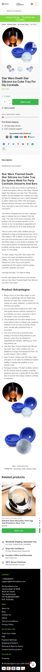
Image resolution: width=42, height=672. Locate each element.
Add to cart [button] (18, 531)
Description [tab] (7, 160)
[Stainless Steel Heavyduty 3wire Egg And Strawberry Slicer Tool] (19, 499)
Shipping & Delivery (10, 643)
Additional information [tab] (11, 166)
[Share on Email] (23, 144)
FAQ (3, 636)
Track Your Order (9, 633)
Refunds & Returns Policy (12, 646)
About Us (5, 608)
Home (4, 24)
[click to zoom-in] (20, 45)
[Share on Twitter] (13, 144)
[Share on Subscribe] (32, 144)
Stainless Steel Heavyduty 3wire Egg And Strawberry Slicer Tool (17, 522)
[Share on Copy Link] (4, 149)
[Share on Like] (4, 144)
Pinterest (5, 658)
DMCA (4, 618)
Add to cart (25, 102)
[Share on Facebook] (9, 144)
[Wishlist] (32, 486)
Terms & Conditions (10, 621)
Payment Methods (9, 640)
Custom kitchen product (12, 649)
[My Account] (31, 4)
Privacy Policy (8, 624)
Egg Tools (6, 518)
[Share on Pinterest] (18, 144)
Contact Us (6, 615)
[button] (9, 101)
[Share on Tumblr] (28, 144)
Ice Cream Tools (23, 24)
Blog (3, 612)
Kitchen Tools (11, 24)
